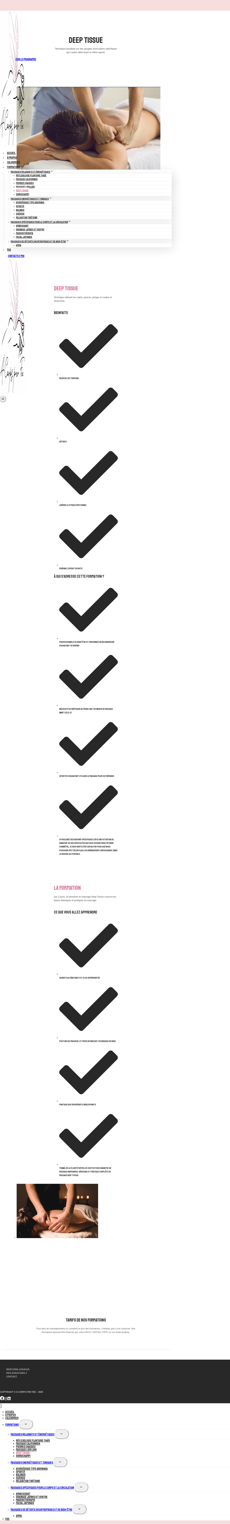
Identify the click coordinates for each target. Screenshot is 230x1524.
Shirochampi (22, 194)
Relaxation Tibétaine (26, 217)
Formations (12, 1425)
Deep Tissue (22, 190)
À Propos (12, 158)
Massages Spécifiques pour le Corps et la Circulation (42, 1488)
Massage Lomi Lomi (25, 187)
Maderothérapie (24, 233)
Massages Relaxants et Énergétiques (32, 1434)
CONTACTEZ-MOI (16, 256)
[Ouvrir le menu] (3, 399)
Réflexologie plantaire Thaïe (31, 175)
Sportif (20, 206)
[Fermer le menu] (0, 1406)
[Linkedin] (9, 1399)
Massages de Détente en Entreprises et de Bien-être (41, 1510)
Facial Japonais (24, 237)
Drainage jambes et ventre (30, 229)
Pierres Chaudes (25, 183)
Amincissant (22, 225)
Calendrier (13, 162)
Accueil (11, 153)
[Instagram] (5, 1399)
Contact (11, 1376)
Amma (18, 245)
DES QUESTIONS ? (16, 1373)
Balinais (20, 210)
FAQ (9, 250)
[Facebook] (2, 1399)
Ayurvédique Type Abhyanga (30, 202)
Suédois (20, 213)
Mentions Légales (17, 1369)
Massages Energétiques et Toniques (32, 1462)
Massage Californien (26, 179)
